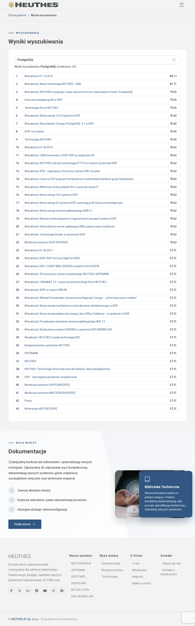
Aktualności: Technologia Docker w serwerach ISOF (55, 234)
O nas (135, 563)
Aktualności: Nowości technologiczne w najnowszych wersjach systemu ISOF (71, 218)
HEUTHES (30, 361)
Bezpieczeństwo (112, 570)
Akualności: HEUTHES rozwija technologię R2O (52, 337)
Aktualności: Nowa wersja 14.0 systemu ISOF (52, 194)
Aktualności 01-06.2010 (39, 147)
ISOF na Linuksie (34, 131)
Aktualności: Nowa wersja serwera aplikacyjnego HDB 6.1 (59, 210)
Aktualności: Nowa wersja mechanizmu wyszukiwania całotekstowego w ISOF (71, 305)
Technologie (110, 576)
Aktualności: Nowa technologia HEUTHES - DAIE (53, 83)
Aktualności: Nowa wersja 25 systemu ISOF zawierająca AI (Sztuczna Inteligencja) (74, 202)
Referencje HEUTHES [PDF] (41, 408)
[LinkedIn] (36, 590)
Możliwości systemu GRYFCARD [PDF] (47, 384)
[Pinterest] (62, 590)
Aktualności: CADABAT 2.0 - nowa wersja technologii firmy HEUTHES (65, 282)
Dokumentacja (111, 563)
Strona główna (17, 15)
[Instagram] (53, 590)
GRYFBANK (31, 353)
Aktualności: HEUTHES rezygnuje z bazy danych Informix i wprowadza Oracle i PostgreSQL (79, 91)
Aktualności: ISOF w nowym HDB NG (46, 289)
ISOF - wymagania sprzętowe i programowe (51, 377)
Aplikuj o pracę (141, 583)
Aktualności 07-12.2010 (39, 76)
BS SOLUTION (80, 589)
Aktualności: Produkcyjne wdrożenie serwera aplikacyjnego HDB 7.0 (65, 321)
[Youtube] (45, 590)
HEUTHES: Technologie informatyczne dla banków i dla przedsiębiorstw (67, 369)
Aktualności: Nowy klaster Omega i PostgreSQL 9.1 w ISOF (59, 123)
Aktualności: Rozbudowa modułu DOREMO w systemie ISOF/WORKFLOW (68, 329)
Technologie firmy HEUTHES (41, 107)
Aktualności (139, 570)
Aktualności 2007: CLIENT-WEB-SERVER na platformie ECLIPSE (62, 266)
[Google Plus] (28, 590)
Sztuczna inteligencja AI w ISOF (43, 99)
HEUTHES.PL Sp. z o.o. (25, 619)
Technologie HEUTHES (38, 139)
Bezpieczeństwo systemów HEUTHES (47, 345)
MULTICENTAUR (81, 563)
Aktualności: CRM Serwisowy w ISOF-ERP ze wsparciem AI (59, 155)
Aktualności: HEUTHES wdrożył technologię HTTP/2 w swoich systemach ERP (71, 163)
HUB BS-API (78, 583)
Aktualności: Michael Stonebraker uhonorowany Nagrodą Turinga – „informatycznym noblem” (81, 297)
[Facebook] (11, 590)
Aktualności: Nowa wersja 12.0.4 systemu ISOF (52, 115)
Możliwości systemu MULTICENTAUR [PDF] (50, 392)
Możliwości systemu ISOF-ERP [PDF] (46, 242)
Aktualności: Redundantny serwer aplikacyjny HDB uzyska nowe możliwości (70, 226)
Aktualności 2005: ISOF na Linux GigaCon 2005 (52, 258)
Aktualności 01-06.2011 (39, 250)
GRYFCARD (78, 576)
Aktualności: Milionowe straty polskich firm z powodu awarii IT (61, 187)
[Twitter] (19, 590)
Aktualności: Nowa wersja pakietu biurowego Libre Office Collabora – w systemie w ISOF (77, 313)
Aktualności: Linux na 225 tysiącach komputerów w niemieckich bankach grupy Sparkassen (79, 178)
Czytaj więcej (22, 524)
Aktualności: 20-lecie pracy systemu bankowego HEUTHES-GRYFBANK (67, 274)
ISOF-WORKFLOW (82, 596)
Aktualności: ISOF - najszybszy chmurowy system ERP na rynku (62, 171)
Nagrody (137, 576)
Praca (28, 400)
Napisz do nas (172, 563)
